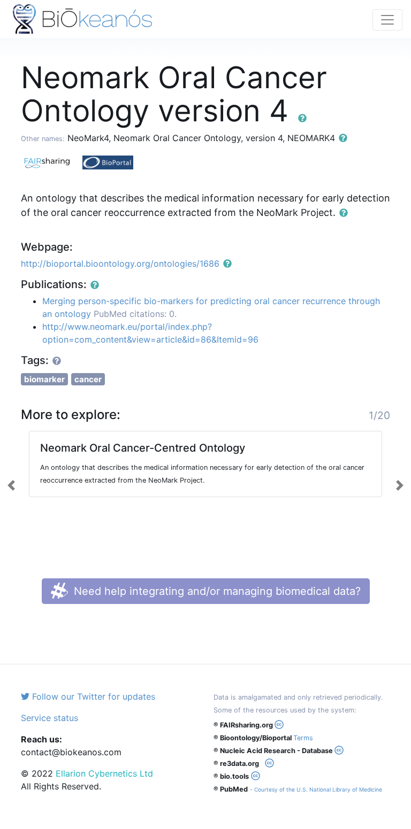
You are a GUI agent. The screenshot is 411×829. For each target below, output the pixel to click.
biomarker (44, 379)
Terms (303, 738)
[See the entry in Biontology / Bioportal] (111, 161)
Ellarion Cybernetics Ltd (104, 773)
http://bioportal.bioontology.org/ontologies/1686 (120, 263)
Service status (49, 717)
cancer (88, 379)
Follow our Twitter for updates (92, 696)
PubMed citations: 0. (135, 313)
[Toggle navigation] (387, 19)
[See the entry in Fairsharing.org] (51, 161)
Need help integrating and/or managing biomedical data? (216, 591)
